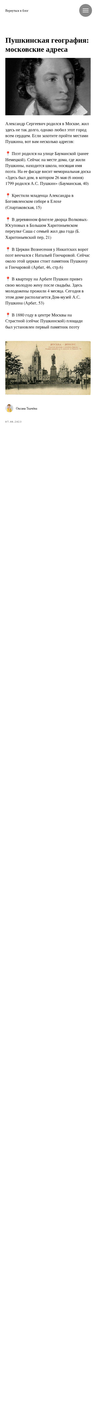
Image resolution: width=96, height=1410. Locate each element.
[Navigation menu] (86, 10)
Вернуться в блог (17, 10)
